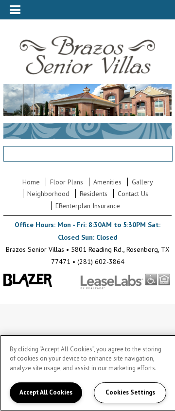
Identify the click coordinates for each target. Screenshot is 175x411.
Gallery (142, 182)
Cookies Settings (130, 392)
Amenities (107, 182)
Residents (93, 193)
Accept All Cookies (45, 392)
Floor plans (66, 182)
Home (31, 182)
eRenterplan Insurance (87, 205)
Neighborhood (48, 193)
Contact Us (133, 193)
